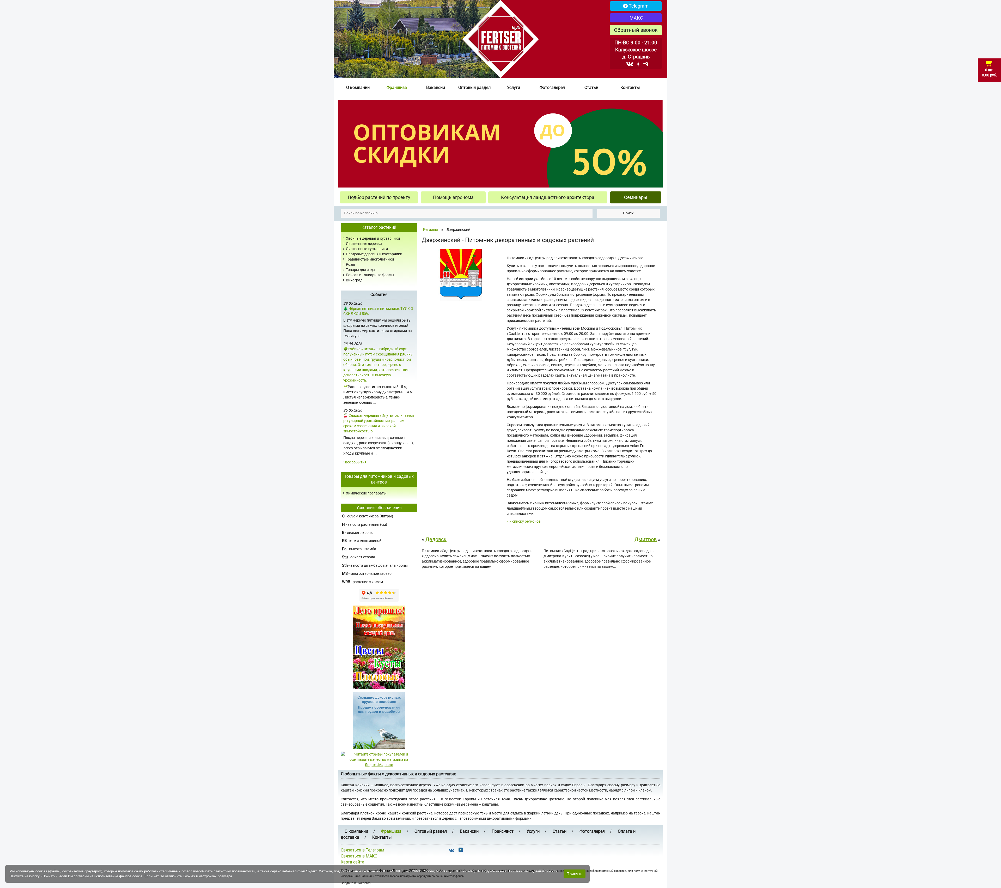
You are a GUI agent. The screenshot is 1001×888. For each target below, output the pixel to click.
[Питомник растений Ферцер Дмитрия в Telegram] (645, 64)
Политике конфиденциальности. (533, 871)
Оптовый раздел (474, 87)
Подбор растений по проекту (379, 197)
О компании (358, 87)
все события (356, 462)
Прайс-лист (503, 831)
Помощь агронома (453, 197)
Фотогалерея (552, 87)
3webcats (363, 883)
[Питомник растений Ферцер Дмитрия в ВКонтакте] (629, 64)
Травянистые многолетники (370, 259)
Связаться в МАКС (359, 856)
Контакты (630, 87)
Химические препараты (366, 493)
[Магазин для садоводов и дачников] (379, 720)
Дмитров (645, 539)
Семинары (635, 197)
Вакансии (435, 87)
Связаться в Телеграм (362, 850)
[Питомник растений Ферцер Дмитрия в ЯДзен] (638, 64)
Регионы (430, 229)
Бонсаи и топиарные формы (370, 275)
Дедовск (436, 539)
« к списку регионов (524, 521)
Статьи (591, 87)
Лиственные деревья (364, 243)
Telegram (638, 6)
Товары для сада (360, 270)
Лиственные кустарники (367, 249)
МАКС (635, 18)
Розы (350, 264)
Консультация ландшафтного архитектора (547, 197)
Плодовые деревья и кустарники (374, 254)
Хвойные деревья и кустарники (373, 238)
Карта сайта (352, 862)
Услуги (513, 87)
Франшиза (397, 87)
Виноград (354, 280)
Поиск (628, 213)
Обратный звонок (636, 30)
